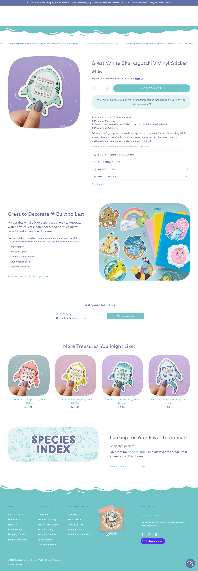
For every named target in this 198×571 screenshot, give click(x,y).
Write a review (125, 316)
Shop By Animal (17, 534)
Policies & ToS (75, 524)
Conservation (45, 539)
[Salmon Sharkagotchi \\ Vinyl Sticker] (29, 375)
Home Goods (15, 529)
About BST (44, 514)
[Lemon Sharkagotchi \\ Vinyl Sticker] (76, 375)
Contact (71, 514)
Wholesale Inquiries (78, 534)
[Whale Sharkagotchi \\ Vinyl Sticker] (122, 375)
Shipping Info (74, 529)
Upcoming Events (47, 544)
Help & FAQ (74, 519)
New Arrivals (15, 514)
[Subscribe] (188, 515)
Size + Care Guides (48, 524)
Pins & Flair (14, 519)
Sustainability (45, 529)
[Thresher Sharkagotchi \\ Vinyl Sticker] (169, 375)
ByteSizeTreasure (22, 560)
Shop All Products (18, 539)
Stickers (12, 524)
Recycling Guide (47, 534)
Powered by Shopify (16, 564)
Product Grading (47, 519)
